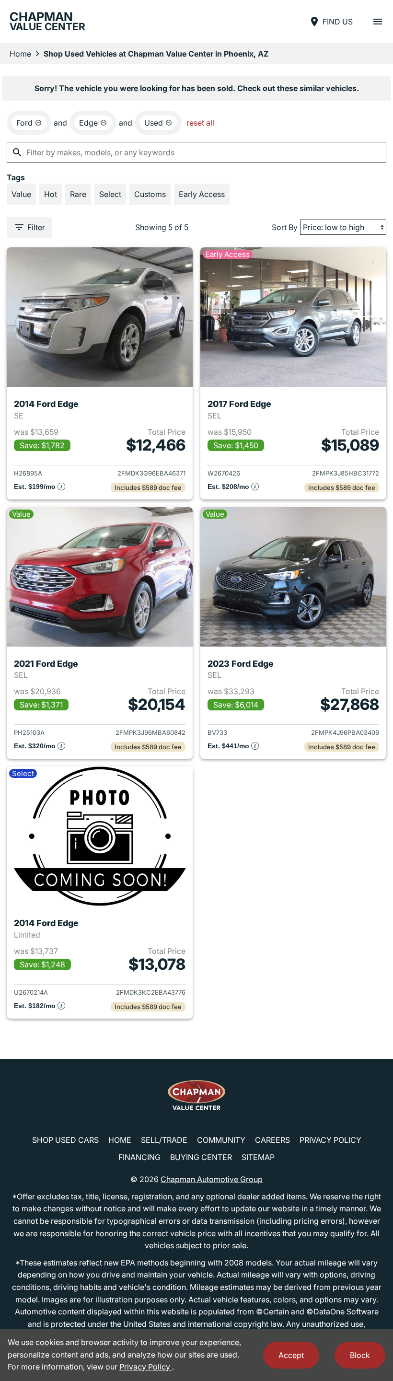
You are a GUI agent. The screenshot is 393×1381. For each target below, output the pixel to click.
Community (221, 1140)
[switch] (377, 21)
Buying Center (201, 1157)
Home (20, 53)
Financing (139, 1157)
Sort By (285, 227)
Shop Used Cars (65, 1140)
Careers (272, 1140)
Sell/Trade (164, 1140)
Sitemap (258, 1157)
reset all (200, 123)
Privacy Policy (330, 1140)
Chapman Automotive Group (212, 1179)
